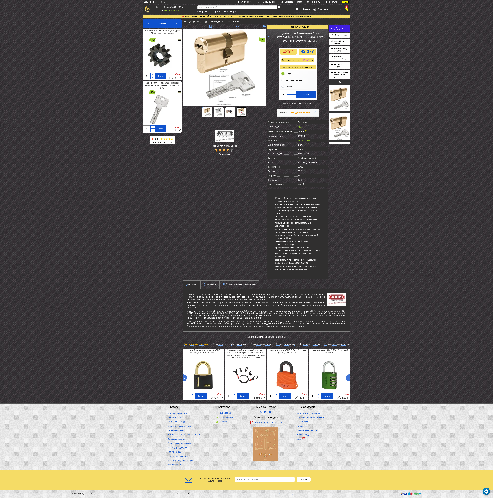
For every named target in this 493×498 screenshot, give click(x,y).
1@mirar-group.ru (171, 10)
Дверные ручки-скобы (261, 344)
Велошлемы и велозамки (179, 443)
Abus (300, 127)
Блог (299, 439)
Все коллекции (174, 465)
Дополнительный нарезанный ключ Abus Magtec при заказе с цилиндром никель (162, 85)
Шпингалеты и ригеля (310, 344)
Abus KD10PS (229, 11)
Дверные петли (220, 344)
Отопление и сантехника (179, 426)
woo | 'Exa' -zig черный (209, 11)
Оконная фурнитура (177, 422)
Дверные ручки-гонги (285, 344)
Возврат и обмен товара (308, 413)
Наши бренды (303, 435)
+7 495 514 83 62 (223, 413)
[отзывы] (264, 26)
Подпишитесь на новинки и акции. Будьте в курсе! (215, 479)
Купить (161, 76)
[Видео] (241, 112)
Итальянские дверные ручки (181, 460)
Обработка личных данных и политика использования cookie (301, 494)
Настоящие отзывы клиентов (310, 417)
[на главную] (147, 9)
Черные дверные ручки (179, 456)
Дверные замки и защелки (196, 344)
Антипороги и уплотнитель (336, 344)
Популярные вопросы (307, 430)
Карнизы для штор (176, 439)
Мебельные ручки (176, 430)
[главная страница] (185, 21)
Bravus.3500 (304, 140)
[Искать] (279, 7)
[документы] (210, 26)
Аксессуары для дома (178, 447)
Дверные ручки (175, 417)
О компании (302, 422)
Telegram (223, 422)
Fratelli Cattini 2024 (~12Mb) (268, 422)
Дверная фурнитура (177, 413)
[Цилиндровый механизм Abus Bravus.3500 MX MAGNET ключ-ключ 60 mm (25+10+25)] (339, 98)
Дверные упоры (238, 344)
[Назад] (184, 26)
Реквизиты (302, 426)
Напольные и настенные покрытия (184, 435)
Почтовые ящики (176, 452)
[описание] (237, 26)
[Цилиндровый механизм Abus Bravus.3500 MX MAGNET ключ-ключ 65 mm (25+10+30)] (339, 126)
